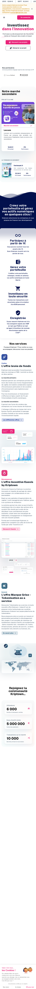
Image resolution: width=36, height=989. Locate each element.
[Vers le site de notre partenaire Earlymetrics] (27, 75)
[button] (4, 17)
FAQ (3, 10)
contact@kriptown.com (19, 12)
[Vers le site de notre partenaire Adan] (12, 75)
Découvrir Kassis (11, 529)
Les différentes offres (12, 420)
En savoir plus (9, 633)
